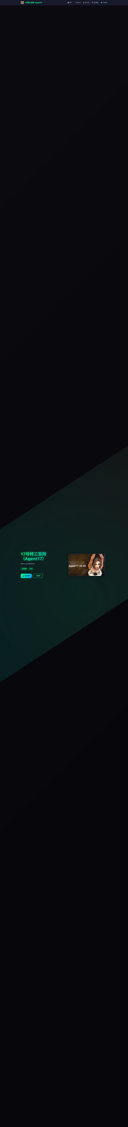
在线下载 (27, 576)
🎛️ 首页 (70, 2)
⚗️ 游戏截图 (95, 2)
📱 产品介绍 (77, 2)
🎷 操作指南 (86, 2)
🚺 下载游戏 (104, 2)
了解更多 (38, 576)
